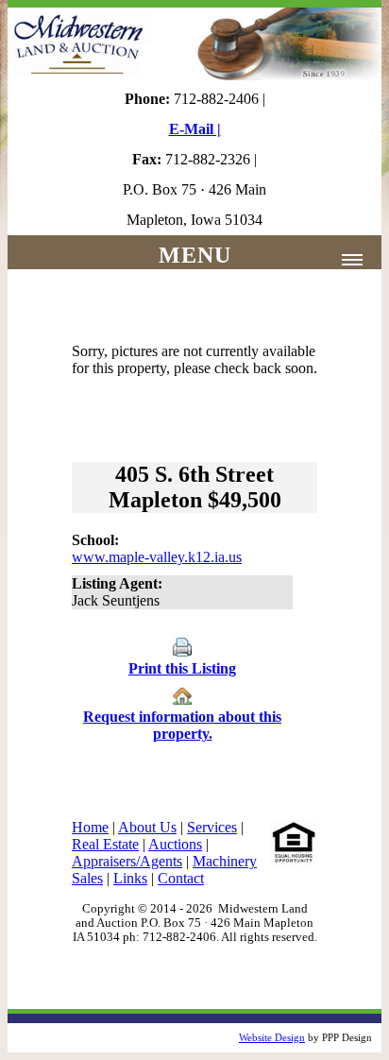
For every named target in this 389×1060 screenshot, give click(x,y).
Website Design (272, 1038)
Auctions (175, 844)
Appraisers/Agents (127, 861)
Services (212, 827)
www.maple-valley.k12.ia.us (157, 557)
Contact (181, 878)
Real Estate (105, 844)
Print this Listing (182, 668)
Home (90, 827)
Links (130, 878)
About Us (147, 827)
